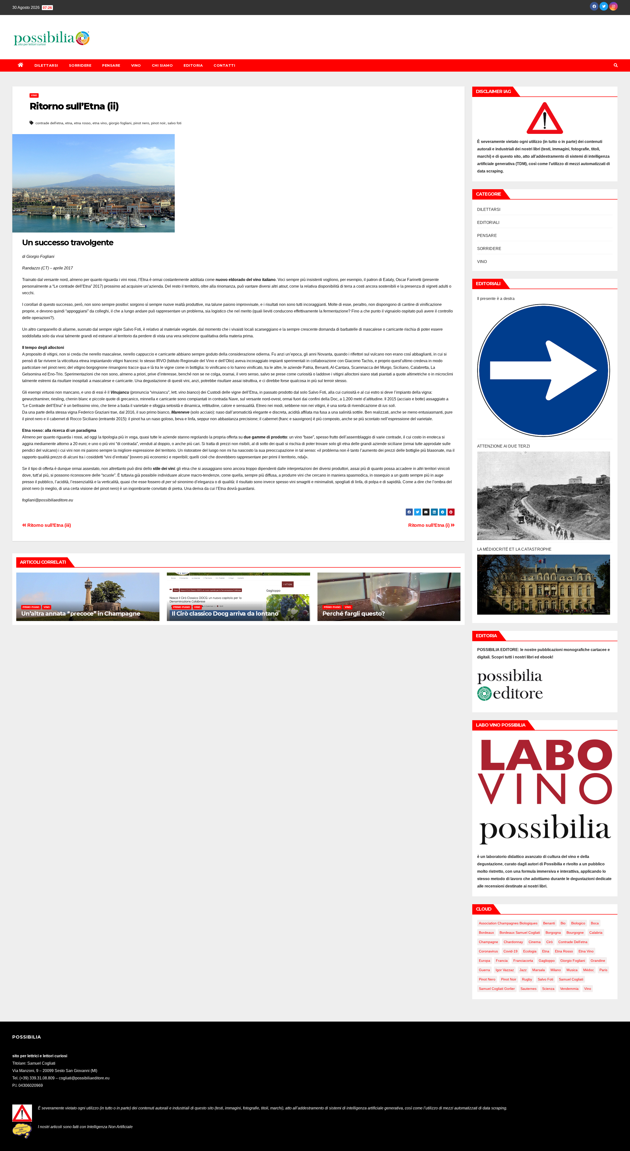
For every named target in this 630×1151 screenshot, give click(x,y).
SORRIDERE (80, 65)
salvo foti (174, 123)
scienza (548, 989)
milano (556, 970)
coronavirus (488, 951)
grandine (598, 961)
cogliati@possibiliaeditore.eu (84, 1078)
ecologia (529, 951)
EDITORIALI (488, 222)
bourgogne (575, 932)
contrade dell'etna (49, 123)
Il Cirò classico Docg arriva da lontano (225, 613)
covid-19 (511, 951)
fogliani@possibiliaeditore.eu (47, 500)
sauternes (528, 989)
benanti (549, 923)
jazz (523, 970)
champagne (488, 942)
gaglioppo (547, 961)
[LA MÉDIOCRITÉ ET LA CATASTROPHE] (543, 585)
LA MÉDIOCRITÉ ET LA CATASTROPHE (514, 549)
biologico (578, 923)
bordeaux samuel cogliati (520, 932)
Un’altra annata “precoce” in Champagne (80, 613)
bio (563, 923)
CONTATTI (224, 65)
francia (502, 961)
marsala (538, 970)
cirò (549, 942)
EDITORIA (193, 65)
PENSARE (111, 65)
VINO (136, 65)
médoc (588, 970)
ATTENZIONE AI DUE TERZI (503, 446)
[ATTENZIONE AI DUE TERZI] (543, 495)
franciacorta (523, 961)
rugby (527, 979)
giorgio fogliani (120, 123)
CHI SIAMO (162, 65)
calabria (595, 932)
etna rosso (82, 123)
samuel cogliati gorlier (497, 989)
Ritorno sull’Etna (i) (429, 525)
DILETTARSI (46, 65)
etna (68, 123)
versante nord (56, 280)
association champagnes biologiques (508, 923)
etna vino (100, 123)
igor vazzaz (505, 970)
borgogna (553, 932)
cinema (535, 942)
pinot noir (158, 123)
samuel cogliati (571, 979)
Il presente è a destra (496, 298)
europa (484, 961)
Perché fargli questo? (353, 613)
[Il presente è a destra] (543, 370)
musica (572, 970)
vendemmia (569, 989)
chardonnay (513, 942)
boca (595, 923)
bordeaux (486, 932)
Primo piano (31, 607)
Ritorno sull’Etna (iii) (48, 525)
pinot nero (141, 123)
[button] (616, 65)
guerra (484, 970)
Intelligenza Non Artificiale (110, 1127)
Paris (603, 970)
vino (587, 989)
